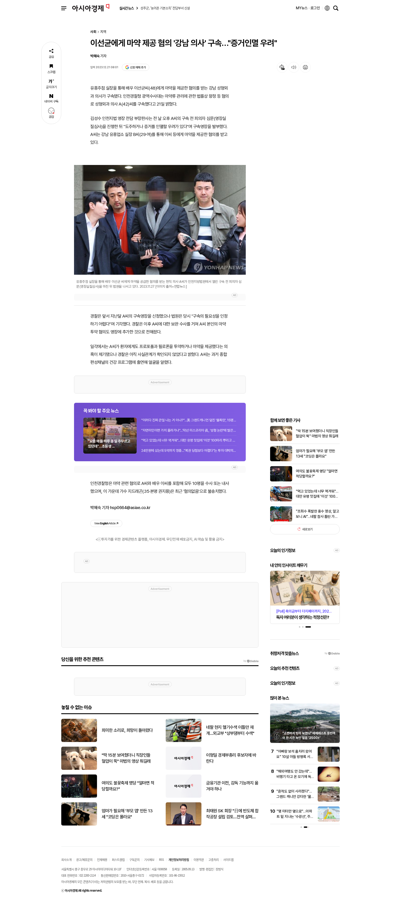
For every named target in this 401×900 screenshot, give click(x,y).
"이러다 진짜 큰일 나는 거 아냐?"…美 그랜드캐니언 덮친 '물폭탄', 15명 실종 (188, 420)
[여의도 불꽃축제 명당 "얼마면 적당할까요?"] (281, 480)
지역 (103, 32)
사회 (93, 32)
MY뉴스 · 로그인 (308, 8)
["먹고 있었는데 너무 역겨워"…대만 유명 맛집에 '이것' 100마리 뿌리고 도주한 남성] (281, 500)
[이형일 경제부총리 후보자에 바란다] (183, 769)
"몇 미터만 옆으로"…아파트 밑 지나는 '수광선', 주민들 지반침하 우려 (295, 816)
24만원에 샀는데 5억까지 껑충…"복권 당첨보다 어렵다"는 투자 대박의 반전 (188, 450)
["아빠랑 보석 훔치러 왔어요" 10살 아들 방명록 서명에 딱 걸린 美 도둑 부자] (329, 760)
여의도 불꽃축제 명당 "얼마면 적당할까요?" (316, 473)
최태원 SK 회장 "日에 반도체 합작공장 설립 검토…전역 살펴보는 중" (232, 814)
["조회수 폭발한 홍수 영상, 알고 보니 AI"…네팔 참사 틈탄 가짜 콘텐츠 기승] (281, 520)
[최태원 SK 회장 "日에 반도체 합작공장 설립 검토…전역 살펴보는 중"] (183, 824)
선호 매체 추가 (138, 67)
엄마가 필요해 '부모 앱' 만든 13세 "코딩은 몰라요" (315, 453)
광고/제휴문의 (84, 859)
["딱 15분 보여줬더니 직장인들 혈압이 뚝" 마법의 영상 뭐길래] (281, 440)
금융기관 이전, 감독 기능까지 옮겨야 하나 (232, 786)
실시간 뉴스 (126, 8)
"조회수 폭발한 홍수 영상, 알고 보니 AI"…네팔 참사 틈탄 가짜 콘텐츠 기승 (317, 514)
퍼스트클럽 (118, 859)
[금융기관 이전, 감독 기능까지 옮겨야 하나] (183, 796)
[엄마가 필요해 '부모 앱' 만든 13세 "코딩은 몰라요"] (281, 460)
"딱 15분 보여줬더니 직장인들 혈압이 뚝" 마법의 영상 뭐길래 (317, 433)
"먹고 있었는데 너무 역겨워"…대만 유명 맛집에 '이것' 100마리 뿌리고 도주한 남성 (188, 440)
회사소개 (66, 859)
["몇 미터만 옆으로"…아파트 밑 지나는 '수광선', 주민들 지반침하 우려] (329, 820)
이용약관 (199, 859)
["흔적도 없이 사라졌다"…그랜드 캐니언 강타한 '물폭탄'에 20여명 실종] (329, 800)
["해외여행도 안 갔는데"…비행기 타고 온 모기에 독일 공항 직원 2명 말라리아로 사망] (329, 780)
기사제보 (149, 859)
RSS (161, 859)
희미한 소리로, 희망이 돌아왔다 (127, 730)
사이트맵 (228, 859)
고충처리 (213, 859)
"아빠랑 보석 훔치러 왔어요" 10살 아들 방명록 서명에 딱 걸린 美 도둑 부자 (294, 756)
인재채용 (102, 859)
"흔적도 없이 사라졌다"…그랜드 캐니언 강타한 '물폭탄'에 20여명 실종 (295, 796)
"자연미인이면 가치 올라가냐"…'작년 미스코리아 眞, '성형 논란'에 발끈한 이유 (188, 430)
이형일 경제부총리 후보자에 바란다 (231, 758)
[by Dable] (251, 661)
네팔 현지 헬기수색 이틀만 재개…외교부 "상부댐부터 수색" (230, 730)
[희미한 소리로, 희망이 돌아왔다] (79, 741)
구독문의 (134, 859)
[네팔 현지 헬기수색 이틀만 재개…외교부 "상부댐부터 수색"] (183, 741)
